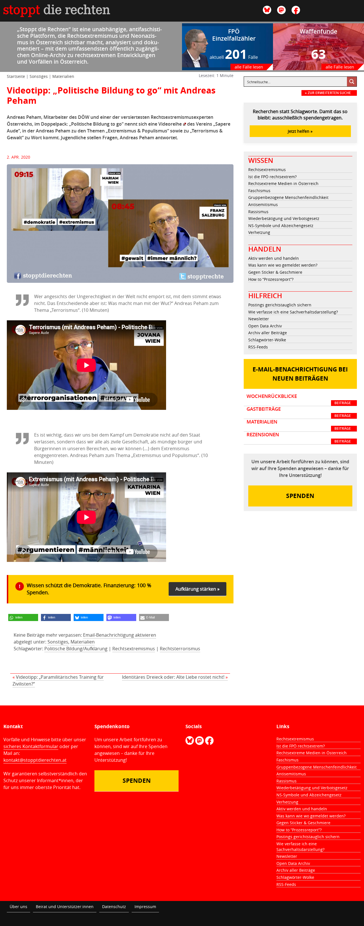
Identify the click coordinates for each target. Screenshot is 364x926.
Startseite (16, 76)
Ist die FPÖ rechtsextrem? (272, 176)
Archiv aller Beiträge (267, 332)
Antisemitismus (263, 204)
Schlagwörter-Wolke (267, 339)
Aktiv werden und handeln (273, 258)
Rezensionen (299, 438)
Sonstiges (39, 76)
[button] (23, 617)
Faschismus (259, 190)
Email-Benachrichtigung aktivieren (119, 635)
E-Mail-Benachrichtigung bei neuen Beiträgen (300, 374)
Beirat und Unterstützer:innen (65, 906)
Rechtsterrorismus (180, 648)
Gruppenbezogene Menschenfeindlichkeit (288, 197)
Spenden (300, 496)
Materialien (63, 76)
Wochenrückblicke (299, 399)
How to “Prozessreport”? (270, 279)
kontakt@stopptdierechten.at (35, 760)
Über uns (18, 906)
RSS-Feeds (258, 347)
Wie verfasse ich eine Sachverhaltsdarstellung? (293, 312)
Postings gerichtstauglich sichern (279, 305)
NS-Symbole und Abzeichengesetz (280, 225)
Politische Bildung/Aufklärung (75, 648)
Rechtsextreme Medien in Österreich (283, 183)
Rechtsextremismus (133, 648)
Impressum (145, 906)
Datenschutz (114, 906)
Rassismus (258, 211)
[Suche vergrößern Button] (352, 81)
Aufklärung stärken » (197, 589)
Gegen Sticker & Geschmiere (275, 272)
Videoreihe (170, 124)
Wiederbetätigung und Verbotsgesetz (283, 218)
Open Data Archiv (265, 326)
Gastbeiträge (299, 412)
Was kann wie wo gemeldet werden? (282, 265)
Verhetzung (259, 232)
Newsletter (258, 318)
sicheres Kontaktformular (30, 746)
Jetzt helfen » (300, 131)
